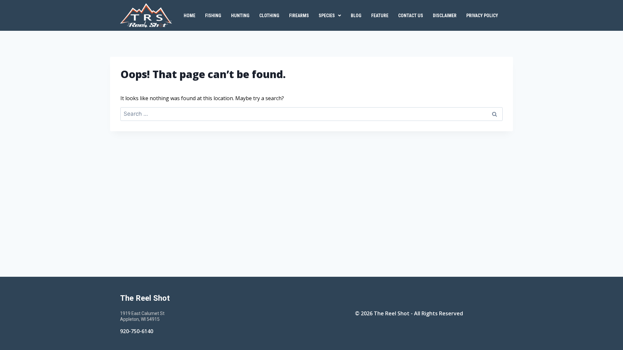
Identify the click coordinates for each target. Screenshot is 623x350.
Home (189, 15)
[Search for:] (311, 113)
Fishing (213, 15)
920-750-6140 (136, 331)
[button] (330, 15)
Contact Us (410, 15)
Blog (356, 15)
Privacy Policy (482, 15)
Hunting (240, 15)
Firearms (299, 15)
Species (327, 15)
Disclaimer (445, 15)
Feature (379, 15)
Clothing (269, 15)
